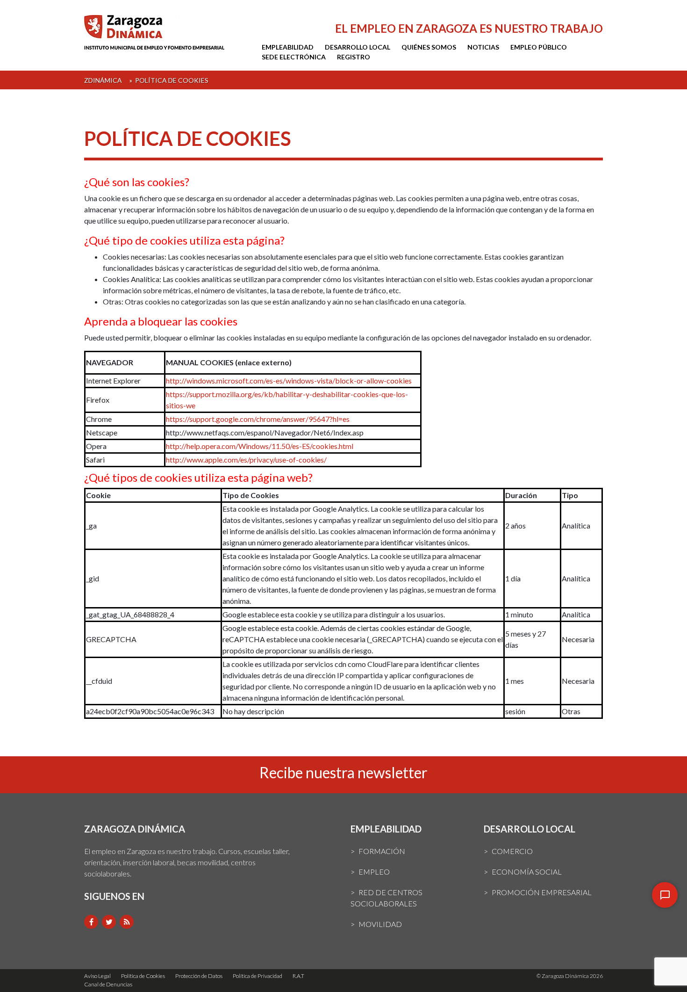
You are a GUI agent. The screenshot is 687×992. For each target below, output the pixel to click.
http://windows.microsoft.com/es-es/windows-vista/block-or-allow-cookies (289, 380)
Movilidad (380, 924)
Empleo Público (538, 47)
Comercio (512, 851)
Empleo (374, 871)
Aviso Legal (97, 975)
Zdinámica (103, 80)
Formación (381, 851)
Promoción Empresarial (542, 892)
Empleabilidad (288, 47)
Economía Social (527, 871)
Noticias (483, 47)
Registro (353, 57)
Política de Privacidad (257, 975)
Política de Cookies (143, 975)
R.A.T (298, 975)
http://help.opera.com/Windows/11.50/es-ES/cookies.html (259, 446)
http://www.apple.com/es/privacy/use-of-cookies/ (246, 459)
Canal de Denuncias (108, 984)
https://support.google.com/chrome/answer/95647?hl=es (258, 418)
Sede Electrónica (294, 57)
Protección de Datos (198, 975)
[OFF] (665, 895)
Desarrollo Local (357, 47)
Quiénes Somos (428, 47)
